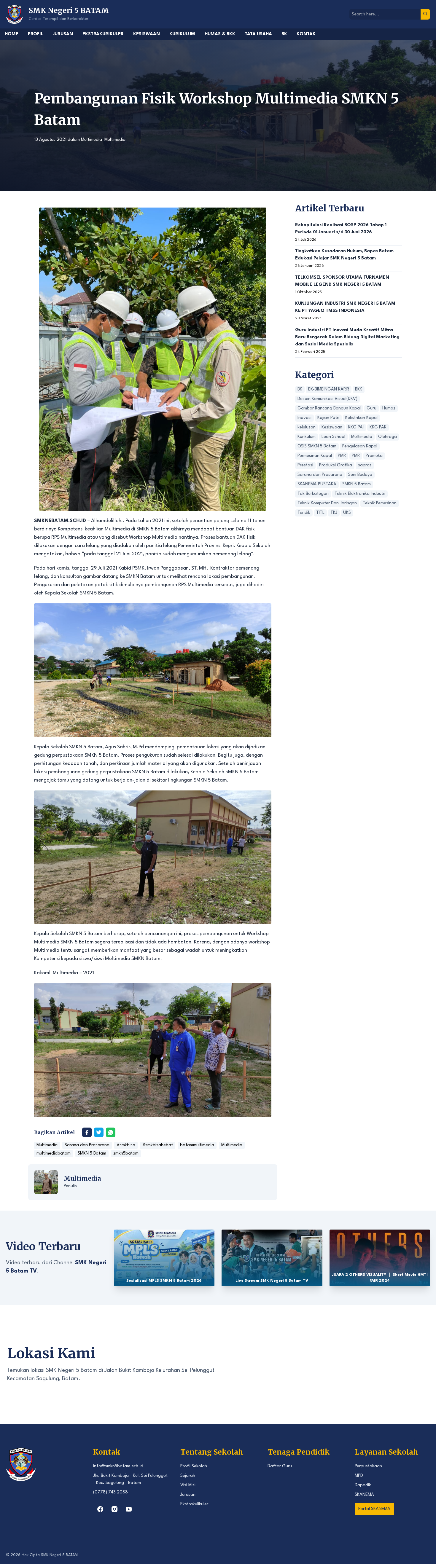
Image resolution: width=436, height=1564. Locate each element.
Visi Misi (187, 1485)
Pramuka (374, 456)
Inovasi (304, 418)
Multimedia (91, 140)
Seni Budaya (360, 475)
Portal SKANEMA (374, 1509)
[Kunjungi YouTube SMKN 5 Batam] (129, 1509)
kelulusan (306, 427)
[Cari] (425, 14)
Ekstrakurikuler (103, 34)
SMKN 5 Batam (92, 1153)
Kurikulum (182, 34)
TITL (320, 513)
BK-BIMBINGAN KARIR (328, 390)
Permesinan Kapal (314, 456)
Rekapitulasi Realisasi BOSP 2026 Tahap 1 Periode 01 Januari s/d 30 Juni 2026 (340, 229)
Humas (388, 408)
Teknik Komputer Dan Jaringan (327, 503)
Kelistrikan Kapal (361, 418)
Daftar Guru (280, 1466)
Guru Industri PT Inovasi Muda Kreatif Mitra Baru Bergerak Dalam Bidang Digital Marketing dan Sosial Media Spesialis (347, 337)
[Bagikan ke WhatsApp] (110, 1132)
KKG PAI (356, 427)
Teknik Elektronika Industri (360, 494)
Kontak (306, 34)
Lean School (333, 437)
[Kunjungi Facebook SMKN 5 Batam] (100, 1509)
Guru (371, 408)
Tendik (303, 513)
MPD (359, 1476)
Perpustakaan (368, 1466)
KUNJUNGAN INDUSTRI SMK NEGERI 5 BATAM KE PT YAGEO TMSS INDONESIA (345, 307)
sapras (365, 465)
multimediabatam (53, 1153)
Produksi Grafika (335, 465)
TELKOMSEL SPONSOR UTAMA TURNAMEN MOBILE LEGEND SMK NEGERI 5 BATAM (342, 281)
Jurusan (63, 34)
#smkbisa (126, 1145)
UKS (347, 513)
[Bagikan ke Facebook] (87, 1132)
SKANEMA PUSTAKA (316, 484)
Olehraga (387, 437)
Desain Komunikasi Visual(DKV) (327, 399)
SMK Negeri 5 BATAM (59, 1555)
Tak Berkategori (313, 494)
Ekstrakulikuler (194, 1504)
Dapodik (363, 1485)
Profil (35, 34)
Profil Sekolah (193, 1466)
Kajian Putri (328, 418)
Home (11, 34)
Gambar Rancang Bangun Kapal (329, 408)
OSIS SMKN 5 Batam (316, 446)
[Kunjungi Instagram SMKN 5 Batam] (114, 1509)
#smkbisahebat (157, 1145)
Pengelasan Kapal (359, 446)
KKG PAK (378, 427)
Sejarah (187, 1476)
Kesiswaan (146, 34)
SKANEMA (364, 1495)
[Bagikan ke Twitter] (99, 1132)
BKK (358, 390)
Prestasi (305, 465)
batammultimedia (197, 1145)
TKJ (333, 513)
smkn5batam (126, 1153)
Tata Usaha (258, 34)
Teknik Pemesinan (380, 503)
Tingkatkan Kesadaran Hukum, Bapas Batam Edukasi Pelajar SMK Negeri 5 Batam (344, 255)
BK (284, 34)
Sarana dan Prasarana (87, 1145)
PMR (342, 456)
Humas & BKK (220, 34)
